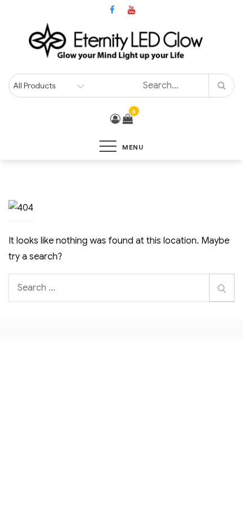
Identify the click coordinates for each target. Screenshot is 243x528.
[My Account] (115, 119)
